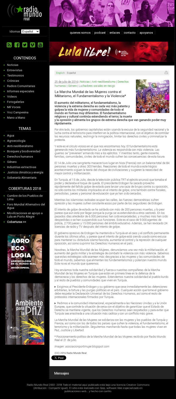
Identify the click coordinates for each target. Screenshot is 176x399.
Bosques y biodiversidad (23, 151)
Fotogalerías (15, 102)
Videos (12, 96)
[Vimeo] (32, 44)
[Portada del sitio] (25, 18)
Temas (25, 128)
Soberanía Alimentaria (21, 177)
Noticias (12, 65)
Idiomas (15, 31)
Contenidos (25, 58)
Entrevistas (14, 70)
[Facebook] (17, 44)
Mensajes (61, 373)
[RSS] (9, 44)
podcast (100, 32)
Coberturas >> (16, 222)
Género (12, 162)
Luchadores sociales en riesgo (97, 85)
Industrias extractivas (21, 167)
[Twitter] (25, 44)
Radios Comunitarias (21, 86)
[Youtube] (40, 44)
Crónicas (13, 80)
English (60, 72)
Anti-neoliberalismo (20, 146)
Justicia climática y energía (25, 172)
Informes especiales (20, 91)
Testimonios (15, 75)
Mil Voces (13, 107)
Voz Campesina (17, 112)
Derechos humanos (20, 156)
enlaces (115, 32)
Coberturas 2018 (24, 188)
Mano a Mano (16, 117)
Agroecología (16, 140)
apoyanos (146, 32)
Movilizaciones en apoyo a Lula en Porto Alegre (25, 214)
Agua (10, 135)
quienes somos (80, 32)
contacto (130, 32)
